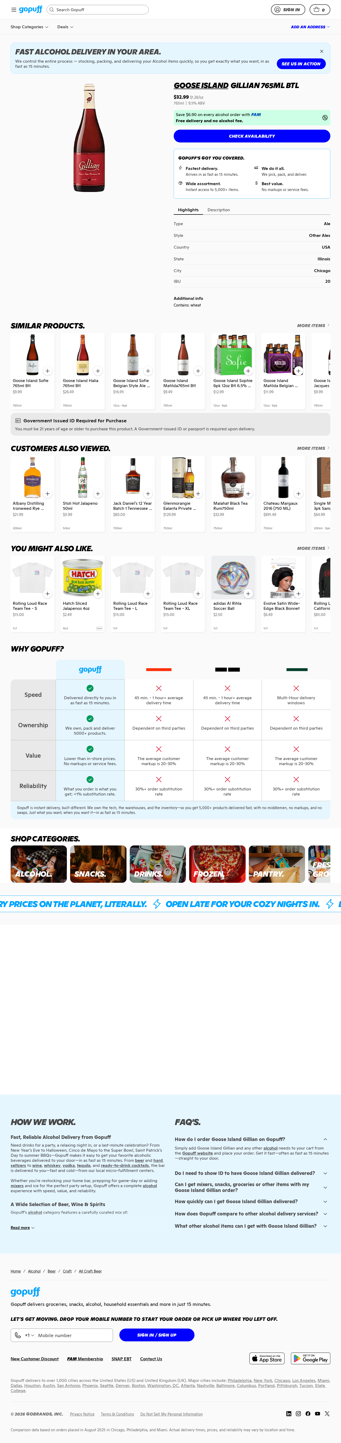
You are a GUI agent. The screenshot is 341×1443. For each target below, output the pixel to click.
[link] (30, 10)
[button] (320, 9)
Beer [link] (52, 1271)
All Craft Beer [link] (90, 1271)
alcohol (270, 1148)
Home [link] (16, 1271)
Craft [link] (67, 1271)
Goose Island (201, 85)
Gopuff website (197, 1153)
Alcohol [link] (34, 1271)
